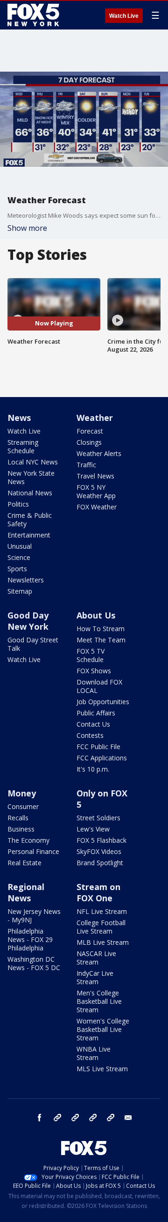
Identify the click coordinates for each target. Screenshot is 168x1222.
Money (21, 793)
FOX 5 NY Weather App (96, 491)
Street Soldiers (98, 817)
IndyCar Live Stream (95, 977)
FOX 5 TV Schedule (91, 655)
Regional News (25, 892)
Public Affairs (96, 712)
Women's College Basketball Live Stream (103, 1029)
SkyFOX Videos (99, 851)
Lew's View (93, 828)
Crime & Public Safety (29, 519)
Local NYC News (32, 461)
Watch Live (124, 16)
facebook (39, 1117)
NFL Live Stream (102, 911)
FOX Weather (97, 506)
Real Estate (24, 862)
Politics (18, 504)
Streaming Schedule (22, 446)
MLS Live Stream (102, 1068)
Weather (95, 417)
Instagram (57, 1117)
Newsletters (25, 579)
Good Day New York (28, 621)
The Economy (28, 840)
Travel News (95, 475)
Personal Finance (33, 851)
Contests (90, 735)
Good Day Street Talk (32, 644)
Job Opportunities (103, 701)
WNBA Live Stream (94, 1053)
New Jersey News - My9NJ (34, 915)
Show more (27, 228)
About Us (96, 615)
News (19, 417)
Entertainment (28, 534)
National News (29, 492)
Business (21, 828)
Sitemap (19, 591)
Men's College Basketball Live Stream (99, 1001)
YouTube (92, 1117)
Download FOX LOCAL (99, 686)
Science (18, 557)
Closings (89, 442)
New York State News (31, 477)
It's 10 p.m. (93, 769)
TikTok (75, 1117)
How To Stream (101, 628)
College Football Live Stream (101, 926)
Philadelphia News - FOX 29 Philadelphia (30, 939)
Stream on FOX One (98, 892)
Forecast (90, 431)
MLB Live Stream (103, 942)
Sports (17, 568)
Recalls (17, 817)
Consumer (23, 806)
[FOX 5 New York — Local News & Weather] (34, 15)
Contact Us (93, 724)
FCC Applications (102, 757)
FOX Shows (94, 670)
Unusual (19, 546)
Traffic (86, 464)
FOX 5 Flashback (101, 840)
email (128, 1117)
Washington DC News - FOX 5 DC (33, 963)
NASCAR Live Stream (96, 957)
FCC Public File (98, 746)
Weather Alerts (99, 453)
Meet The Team (101, 639)
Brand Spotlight (100, 862)
